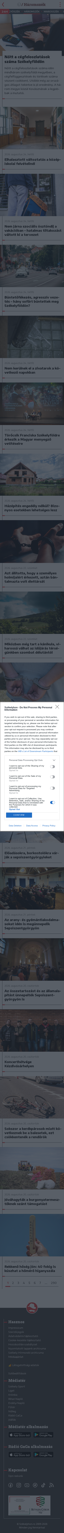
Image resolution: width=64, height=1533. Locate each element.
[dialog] (32, 766)
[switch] (52, 766)
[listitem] (32, 760)
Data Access (32, 825)
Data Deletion (15, 825)
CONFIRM (19, 815)
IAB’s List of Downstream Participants (35, 751)
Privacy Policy (48, 825)
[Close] (58, 708)
